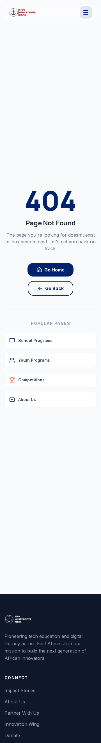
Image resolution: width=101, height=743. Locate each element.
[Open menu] (86, 12)
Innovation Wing (21, 724)
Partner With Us (21, 713)
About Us (14, 702)
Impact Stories (19, 690)
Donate (12, 735)
